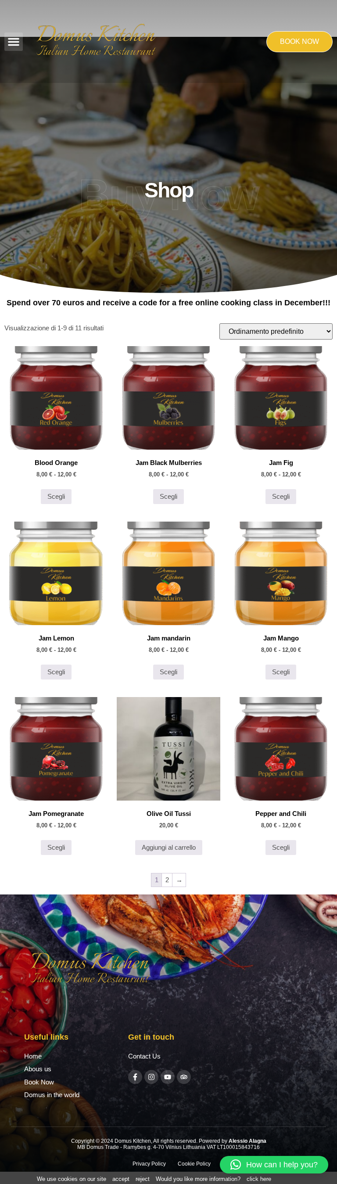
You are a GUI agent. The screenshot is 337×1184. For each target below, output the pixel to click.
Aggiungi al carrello (169, 847)
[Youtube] (168, 1077)
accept (120, 1179)
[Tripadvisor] (184, 1077)
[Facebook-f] (135, 1077)
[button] (13, 41)
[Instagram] (151, 1077)
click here (259, 1179)
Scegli (56, 496)
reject (143, 1179)
